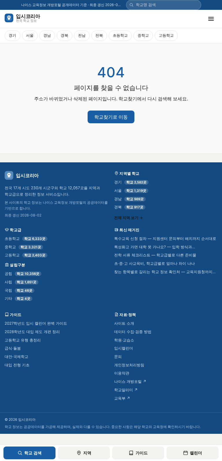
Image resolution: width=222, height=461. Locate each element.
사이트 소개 (124, 323)
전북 (99, 35)
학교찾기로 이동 (111, 117)
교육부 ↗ (122, 398)
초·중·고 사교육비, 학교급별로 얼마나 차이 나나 (154, 263)
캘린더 (196, 452)
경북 (64, 35)
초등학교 (120, 35)
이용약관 (121, 373)
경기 (12, 35)
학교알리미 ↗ (126, 389)
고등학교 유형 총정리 (23, 340)
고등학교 (166, 35)
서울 (30, 35)
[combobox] (167, 4)
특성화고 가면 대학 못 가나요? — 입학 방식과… (154, 247)
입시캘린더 (123, 348)
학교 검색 (33, 452)
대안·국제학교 (16, 356)
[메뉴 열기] (211, 18)
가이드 (142, 452)
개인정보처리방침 (129, 365)
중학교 (143, 35)
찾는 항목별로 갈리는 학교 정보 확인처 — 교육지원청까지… (165, 271)
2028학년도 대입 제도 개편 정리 (32, 331)
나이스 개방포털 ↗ (130, 381)
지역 (87, 452)
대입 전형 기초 (17, 365)
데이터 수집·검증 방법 (132, 331)
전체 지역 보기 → (128, 218)
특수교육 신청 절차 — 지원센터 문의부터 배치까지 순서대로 (165, 238)
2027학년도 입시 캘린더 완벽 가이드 (36, 323)
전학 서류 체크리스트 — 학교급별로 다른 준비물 (155, 255)
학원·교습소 (124, 340)
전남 (82, 35)
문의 (118, 356)
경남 (47, 35)
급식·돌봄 (13, 348)
